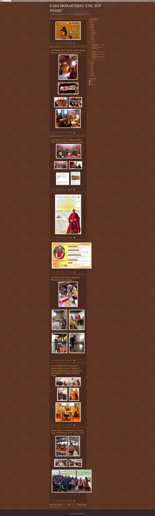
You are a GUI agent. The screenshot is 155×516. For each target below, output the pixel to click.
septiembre (93, 32)
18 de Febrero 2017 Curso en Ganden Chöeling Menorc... (97, 45)
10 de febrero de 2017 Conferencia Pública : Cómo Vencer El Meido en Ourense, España (67, 140)
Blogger (84, 513)
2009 (91, 73)
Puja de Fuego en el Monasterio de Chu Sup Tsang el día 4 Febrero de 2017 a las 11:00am (67, 431)
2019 (91, 26)
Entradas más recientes (55, 504)
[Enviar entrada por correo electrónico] (74, 43)
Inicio (69, 504)
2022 (91, 21)
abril (92, 39)
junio (92, 37)
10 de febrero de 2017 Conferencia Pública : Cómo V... (97, 48)
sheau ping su (92, 84)
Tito (91, 82)
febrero (92, 42)
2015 (91, 63)
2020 (91, 24)
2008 (91, 75)
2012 (91, 68)
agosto (92, 34)
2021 (91, 22)
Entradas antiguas (82, 504)
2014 (91, 65)
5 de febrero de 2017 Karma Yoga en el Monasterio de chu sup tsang (65, 278)
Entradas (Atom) (57, 507)
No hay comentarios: (68, 43)
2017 (91, 29)
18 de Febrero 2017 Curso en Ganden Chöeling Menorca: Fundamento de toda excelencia (68, 51)
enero (92, 59)
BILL (91, 80)
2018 (91, 27)
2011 (91, 70)
